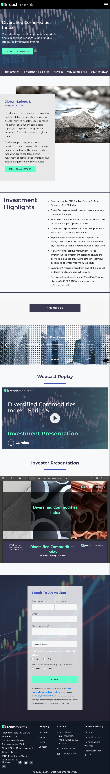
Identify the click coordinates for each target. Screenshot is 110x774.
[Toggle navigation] (106, 4)
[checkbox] (54, 659)
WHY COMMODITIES (77, 72)
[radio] (37, 668)
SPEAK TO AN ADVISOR (17, 51)
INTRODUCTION (12, 72)
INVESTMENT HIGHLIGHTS (37, 72)
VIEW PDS (58, 72)
